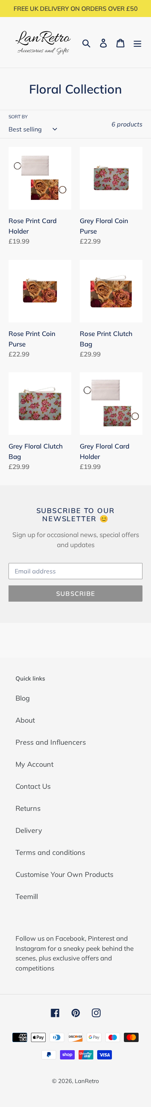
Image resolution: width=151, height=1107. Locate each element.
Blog (22, 698)
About (25, 720)
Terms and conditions (50, 852)
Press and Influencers (50, 742)
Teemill (26, 896)
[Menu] (137, 42)
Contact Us (33, 786)
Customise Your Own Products (64, 874)
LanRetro (87, 1081)
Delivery (28, 830)
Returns (28, 808)
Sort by (18, 116)
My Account (34, 764)
